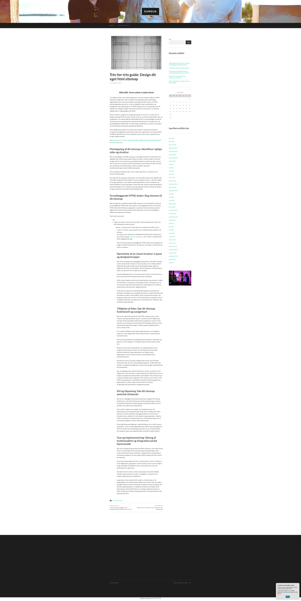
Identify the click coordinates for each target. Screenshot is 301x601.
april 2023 (171, 233)
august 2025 (172, 161)
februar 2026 (172, 144)
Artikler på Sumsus (124, 25)
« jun (171, 117)
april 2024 (171, 200)
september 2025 (173, 158)
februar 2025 (172, 181)
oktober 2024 (172, 187)
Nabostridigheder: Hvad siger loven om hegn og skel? (179, 81)
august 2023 (172, 220)
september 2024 (173, 190)
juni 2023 (171, 226)
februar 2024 (172, 203)
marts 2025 (172, 177)
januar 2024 (172, 207)
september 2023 (173, 217)
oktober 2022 (172, 253)
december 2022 (173, 246)
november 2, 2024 (115, 83)
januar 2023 (172, 243)
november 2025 (173, 151)
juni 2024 (171, 197)
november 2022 (173, 249)
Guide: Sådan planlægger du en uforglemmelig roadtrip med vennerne (121, 507)
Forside (112, 25)
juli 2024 (171, 194)
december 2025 (173, 148)
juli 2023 (171, 223)
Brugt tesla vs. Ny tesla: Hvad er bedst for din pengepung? (150, 507)
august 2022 (172, 259)
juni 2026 (171, 138)
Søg (170, 39)
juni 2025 (171, 167)
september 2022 (173, 256)
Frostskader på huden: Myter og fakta (179, 68)
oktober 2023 (172, 213)
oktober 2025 (172, 154)
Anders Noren (182, 583)
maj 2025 (171, 171)
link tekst (133, 237)
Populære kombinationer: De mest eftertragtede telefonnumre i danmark (179, 72)
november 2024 (173, 184)
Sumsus (150, 11)
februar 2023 (172, 239)
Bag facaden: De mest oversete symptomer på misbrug (177, 77)
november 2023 (173, 210)
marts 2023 (172, 236)
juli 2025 (171, 164)
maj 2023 (171, 230)
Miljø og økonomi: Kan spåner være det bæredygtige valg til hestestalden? (179, 63)
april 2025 (171, 174)
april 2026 (171, 141)
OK (288, 596)
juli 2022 (171, 262)
